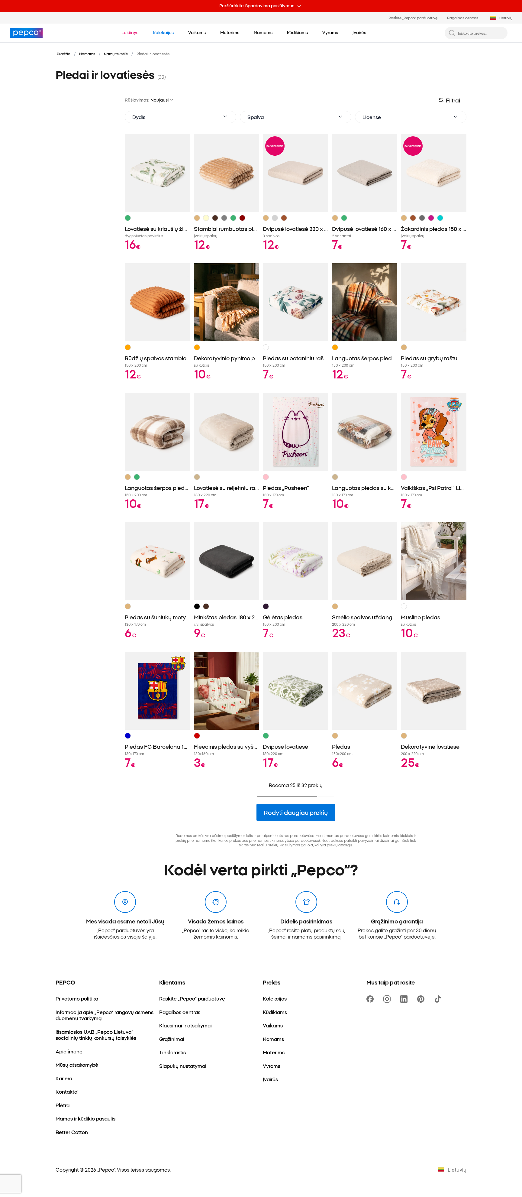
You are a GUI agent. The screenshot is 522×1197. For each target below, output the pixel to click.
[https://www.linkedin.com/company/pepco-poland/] (405, 999)
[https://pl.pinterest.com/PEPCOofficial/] (422, 999)
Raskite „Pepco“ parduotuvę (412, 17)
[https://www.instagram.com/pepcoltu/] (388, 999)
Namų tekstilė (116, 53)
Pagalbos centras (462, 17)
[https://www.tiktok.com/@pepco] (439, 999)
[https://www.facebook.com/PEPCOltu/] (371, 999)
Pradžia (63, 53)
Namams (87, 53)
